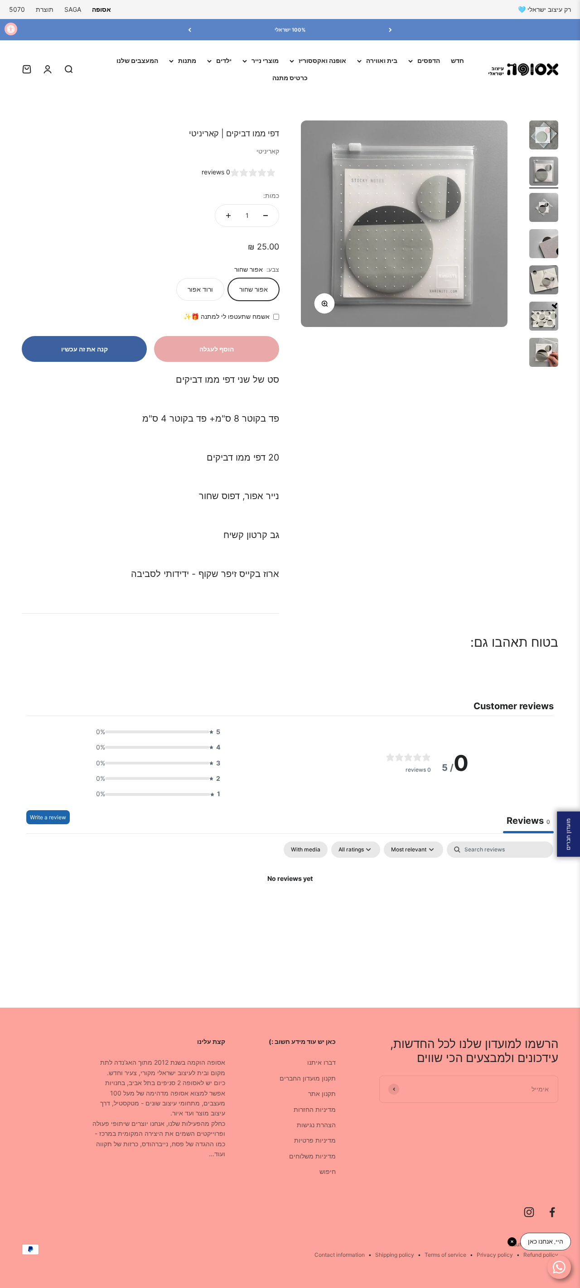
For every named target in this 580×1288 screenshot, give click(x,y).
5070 (17, 9)
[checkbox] (306, 849)
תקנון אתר (322, 1093)
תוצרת (44, 9)
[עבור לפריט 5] (543, 281)
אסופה (101, 9)
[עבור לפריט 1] (543, 136)
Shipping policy (394, 1254)
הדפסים (428, 60)
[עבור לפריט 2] (543, 172)
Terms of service (445, 1254)
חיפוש (327, 1171)
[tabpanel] (290, 909)
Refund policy (540, 1254)
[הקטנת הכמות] (265, 215)
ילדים (224, 60)
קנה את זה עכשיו (84, 349)
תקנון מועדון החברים (308, 1078)
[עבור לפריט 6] (543, 317)
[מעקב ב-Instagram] (529, 1212)
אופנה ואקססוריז (322, 60)
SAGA (72, 9)
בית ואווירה (381, 60)
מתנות (187, 60)
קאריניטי (267, 151)
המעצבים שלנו (137, 60)
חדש (457, 60)
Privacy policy (495, 1254)
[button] (155, 732)
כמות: (271, 195)
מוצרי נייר (265, 60)
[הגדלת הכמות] (228, 215)
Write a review (48, 817)
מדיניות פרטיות (315, 1140)
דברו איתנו (321, 1062)
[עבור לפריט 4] (543, 245)
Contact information (339, 1254)
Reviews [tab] (528, 820)
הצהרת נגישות (316, 1125)
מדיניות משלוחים (312, 1156)
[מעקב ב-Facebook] (552, 1212)
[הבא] (189, 29)
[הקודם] (390, 29)
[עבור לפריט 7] (543, 354)
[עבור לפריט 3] (543, 209)
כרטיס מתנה (290, 78)
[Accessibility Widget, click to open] (11, 29)
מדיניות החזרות (315, 1109)
